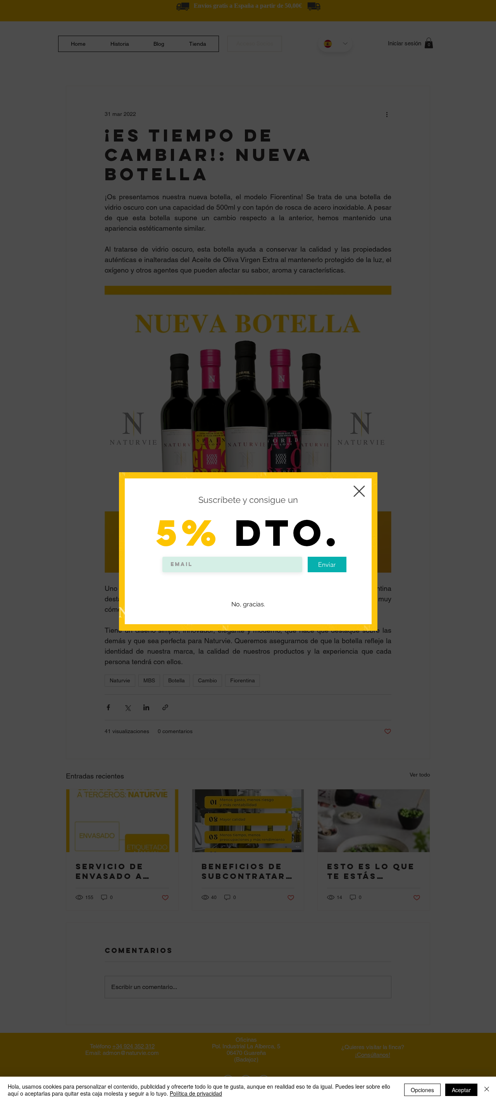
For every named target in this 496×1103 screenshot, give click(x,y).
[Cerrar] (486, 1090)
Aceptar (461, 1090)
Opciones (422, 1090)
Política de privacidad (196, 1093)
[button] (359, 491)
